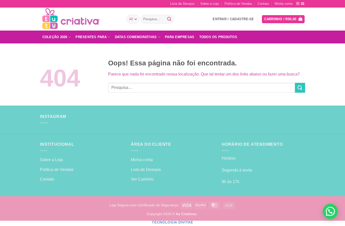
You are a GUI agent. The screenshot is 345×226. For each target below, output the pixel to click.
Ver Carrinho (142, 179)
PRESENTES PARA (91, 37)
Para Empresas (179, 37)
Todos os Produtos (218, 37)
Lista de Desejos (182, 4)
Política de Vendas (238, 4)
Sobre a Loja (209, 4)
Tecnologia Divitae (172, 222)
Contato (263, 4)
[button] (283, 19)
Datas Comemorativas (136, 37)
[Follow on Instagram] (297, 4)
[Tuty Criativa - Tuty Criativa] (79, 19)
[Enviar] (169, 19)
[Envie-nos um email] (302, 4)
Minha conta (283, 4)
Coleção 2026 (54, 37)
